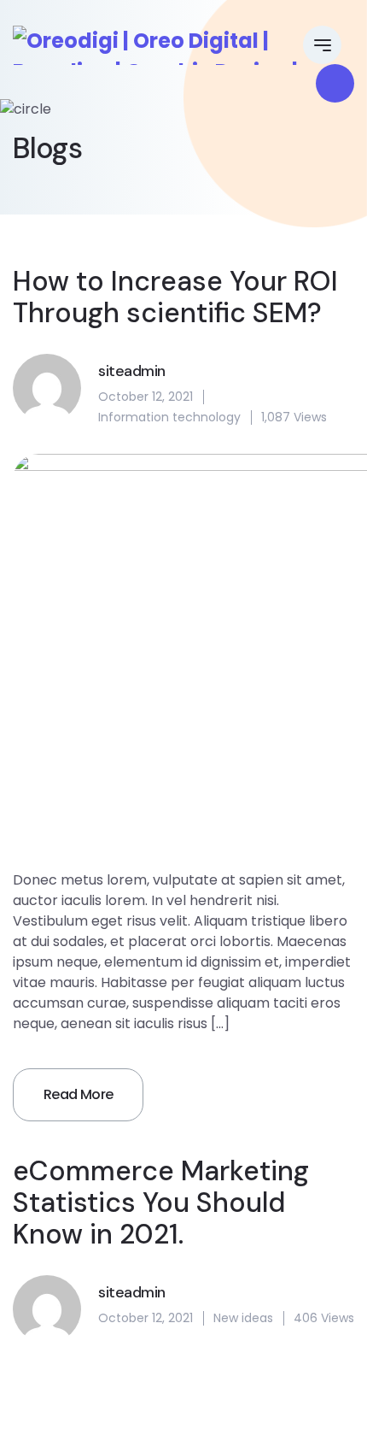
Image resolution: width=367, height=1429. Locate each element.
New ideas (243, 1317)
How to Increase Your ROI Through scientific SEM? (175, 297)
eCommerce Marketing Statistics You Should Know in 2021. (161, 1203)
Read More (78, 1094)
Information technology (169, 417)
